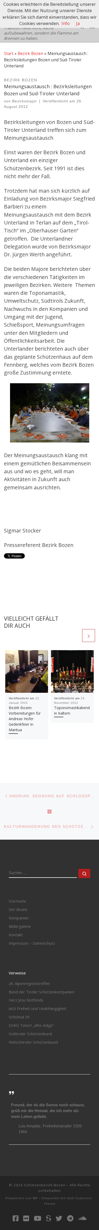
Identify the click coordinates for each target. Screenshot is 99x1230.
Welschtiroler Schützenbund (33, 1042)
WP (35, 1198)
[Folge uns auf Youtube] (37, 1218)
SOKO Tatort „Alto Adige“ (31, 1025)
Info (66, 23)
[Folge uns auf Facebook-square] (15, 1218)
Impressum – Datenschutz (32, 943)
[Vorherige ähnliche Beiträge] (74, 635)
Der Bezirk (18, 909)
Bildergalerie (20, 926)
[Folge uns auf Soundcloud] (82, 1218)
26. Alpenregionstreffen (29, 983)
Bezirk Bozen (30, 53)
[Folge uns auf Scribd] (48, 1218)
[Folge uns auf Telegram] (70, 1218)
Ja (78, 23)
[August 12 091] (49, 412)
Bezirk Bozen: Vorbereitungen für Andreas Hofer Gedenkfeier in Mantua (25, 718)
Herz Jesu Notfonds (26, 1000)
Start (8, 53)
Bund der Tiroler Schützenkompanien (41, 991)
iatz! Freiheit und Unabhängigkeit (38, 1008)
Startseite (17, 901)
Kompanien (19, 917)
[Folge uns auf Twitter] (59, 1218)
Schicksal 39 (19, 1016)
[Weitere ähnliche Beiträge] (88, 635)
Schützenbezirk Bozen (44, 1185)
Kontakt (16, 934)
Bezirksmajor (24, 101)
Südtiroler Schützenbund (30, 1033)
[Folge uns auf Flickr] (26, 1218)
